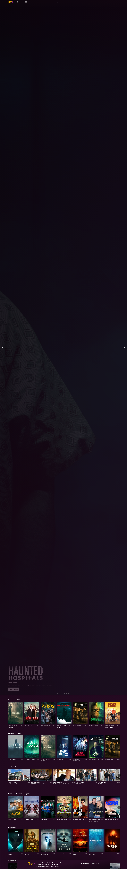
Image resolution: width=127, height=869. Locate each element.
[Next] (124, 347)
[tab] (57, 693)
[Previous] (3, 347)
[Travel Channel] (11, 2)
